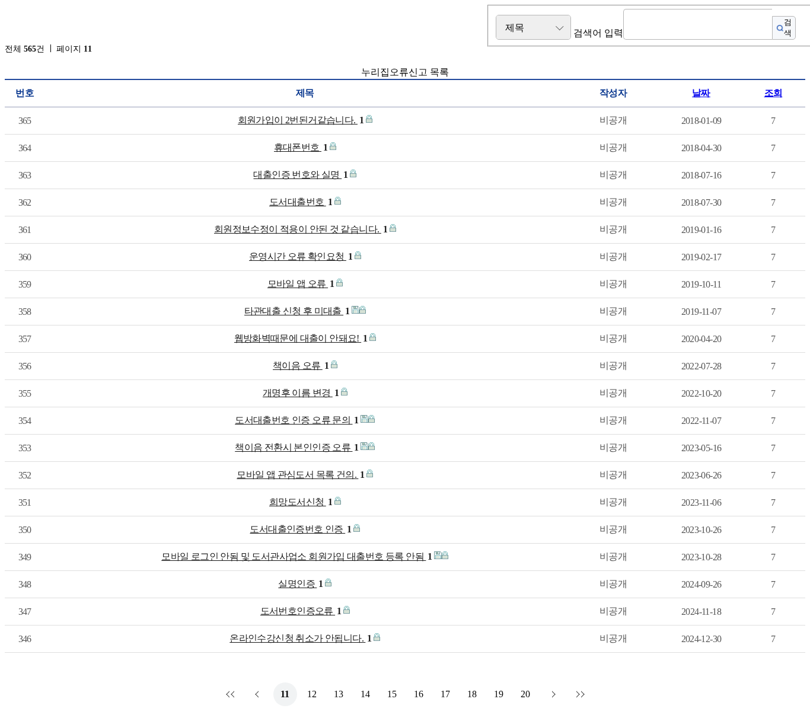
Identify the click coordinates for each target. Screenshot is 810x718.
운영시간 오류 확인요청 (301, 256)
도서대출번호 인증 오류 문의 (297, 420)
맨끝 (579, 694)
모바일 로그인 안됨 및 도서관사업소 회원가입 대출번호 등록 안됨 (296, 556)
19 (498, 694)
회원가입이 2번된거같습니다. (301, 120)
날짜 (701, 93)
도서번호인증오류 (301, 611)
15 (392, 694)
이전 (258, 694)
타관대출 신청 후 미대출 (297, 311)
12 (312, 694)
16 (418, 694)
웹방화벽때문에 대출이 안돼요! (301, 338)
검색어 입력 (598, 33)
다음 (552, 694)
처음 (232, 694)
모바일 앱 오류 (300, 284)
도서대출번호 (300, 202)
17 (445, 694)
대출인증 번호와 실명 (300, 175)
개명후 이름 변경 (301, 393)
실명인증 (300, 584)
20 (525, 694)
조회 (773, 93)
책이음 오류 (301, 365)
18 (472, 694)
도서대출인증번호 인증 (300, 529)
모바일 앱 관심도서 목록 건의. (300, 475)
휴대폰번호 (301, 147)
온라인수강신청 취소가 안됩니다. (300, 638)
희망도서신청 (300, 502)
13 (338, 694)
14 (365, 694)
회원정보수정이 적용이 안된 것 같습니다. (300, 229)
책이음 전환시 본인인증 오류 (297, 447)
